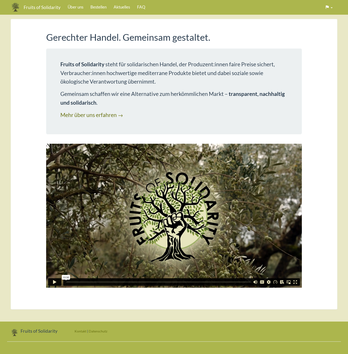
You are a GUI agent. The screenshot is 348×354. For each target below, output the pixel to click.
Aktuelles (122, 7)
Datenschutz (98, 331)
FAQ (141, 7)
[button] (328, 7)
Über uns (75, 7)
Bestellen (98, 7)
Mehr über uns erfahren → (91, 115)
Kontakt (80, 331)
